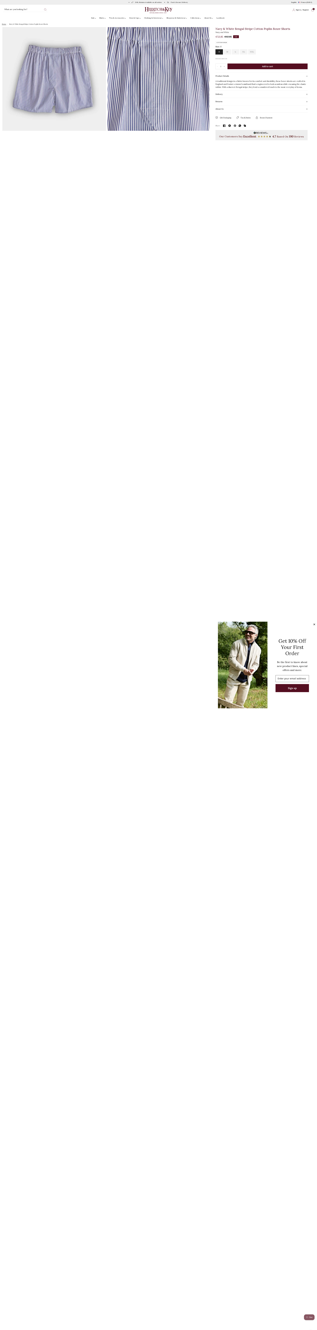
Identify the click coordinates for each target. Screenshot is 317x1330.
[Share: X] (229, 125)
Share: (217, 126)
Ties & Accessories (116, 18)
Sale (92, 18)
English (293, 2)
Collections (194, 18)
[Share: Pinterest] (234, 125)
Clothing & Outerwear (153, 18)
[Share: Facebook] (224, 125)
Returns (218, 101)
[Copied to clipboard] (244, 125)
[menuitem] (94, 18)
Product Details (222, 76)
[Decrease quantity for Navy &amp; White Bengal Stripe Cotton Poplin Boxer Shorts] (217, 66)
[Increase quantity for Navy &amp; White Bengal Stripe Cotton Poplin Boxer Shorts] (224, 66)
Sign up (292, 688)
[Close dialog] (314, 624)
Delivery (219, 94)
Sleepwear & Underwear (176, 18)
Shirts (101, 18)
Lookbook (220, 18)
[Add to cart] (267, 66)
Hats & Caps (134, 18)
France (306, 2)
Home (4, 24)
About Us (208, 18)
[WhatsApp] (239, 125)
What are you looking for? (15, 9)
